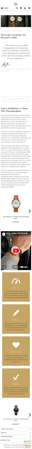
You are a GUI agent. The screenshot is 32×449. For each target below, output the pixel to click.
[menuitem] (4, 8)
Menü (6, 8)
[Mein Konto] (25, 8)
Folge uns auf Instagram (16, 99)
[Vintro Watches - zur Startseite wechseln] (16, 4)
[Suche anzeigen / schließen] (16, 8)
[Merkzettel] (21, 8)
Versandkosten (8, 447)
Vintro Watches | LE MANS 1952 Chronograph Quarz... (16, 217)
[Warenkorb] (29, 8)
